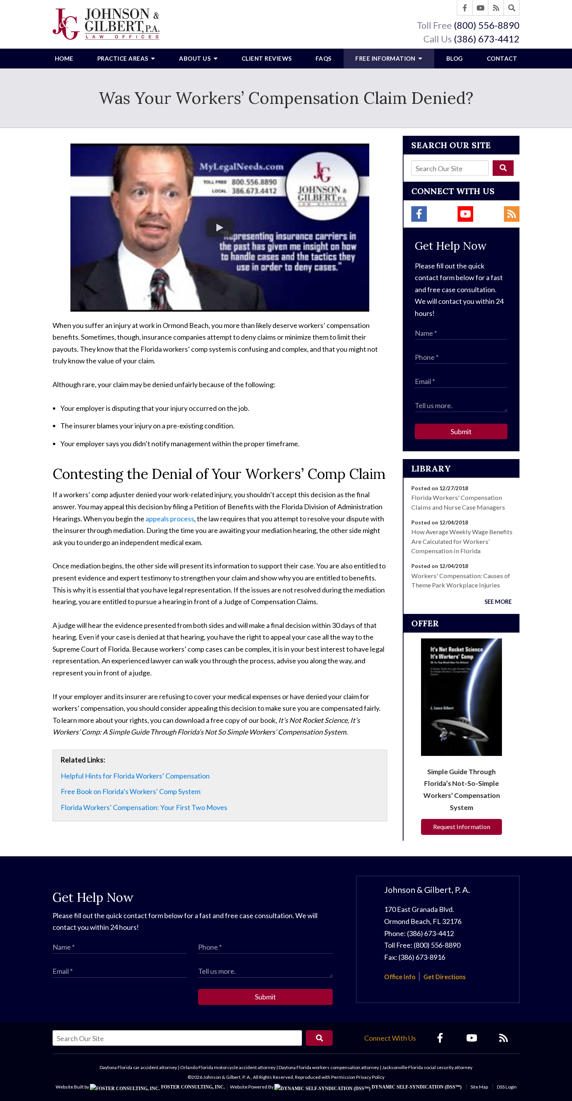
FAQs (324, 58)
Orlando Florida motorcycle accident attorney (227, 1067)
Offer (425, 623)
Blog (454, 58)
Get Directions (444, 976)
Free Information (386, 58)
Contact (502, 58)
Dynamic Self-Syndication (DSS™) (415, 1087)
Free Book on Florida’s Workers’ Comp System (130, 791)
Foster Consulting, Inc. (192, 1087)
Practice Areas (123, 58)
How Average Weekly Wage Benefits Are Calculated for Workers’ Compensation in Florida (461, 541)
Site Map (479, 1087)
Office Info (400, 976)
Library (431, 468)
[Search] (511, 8)
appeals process (170, 518)
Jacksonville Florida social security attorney (427, 1067)
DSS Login (507, 1087)
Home (64, 58)
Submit (461, 431)
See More (498, 601)
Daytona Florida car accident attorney (138, 1067)
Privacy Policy (370, 1077)
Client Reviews (267, 58)
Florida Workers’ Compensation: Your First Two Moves (144, 807)
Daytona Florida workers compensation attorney (329, 1067)
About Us (195, 58)
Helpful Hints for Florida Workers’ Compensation (135, 775)
